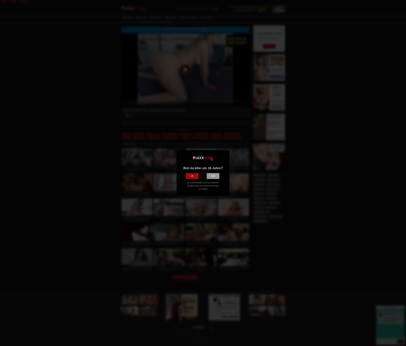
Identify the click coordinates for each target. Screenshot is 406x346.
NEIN (213, 176)
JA (192, 176)
